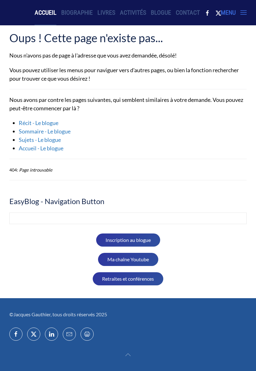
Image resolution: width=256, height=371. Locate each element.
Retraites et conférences (128, 279)
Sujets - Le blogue (40, 139)
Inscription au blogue (128, 240)
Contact (188, 12)
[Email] (69, 334)
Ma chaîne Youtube (128, 259)
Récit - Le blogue (38, 122)
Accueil (46, 12)
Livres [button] (106, 12)
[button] (234, 12)
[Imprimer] (87, 334)
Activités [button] (133, 12)
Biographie (77, 12)
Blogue (161, 12)
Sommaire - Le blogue (45, 131)
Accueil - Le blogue (41, 148)
